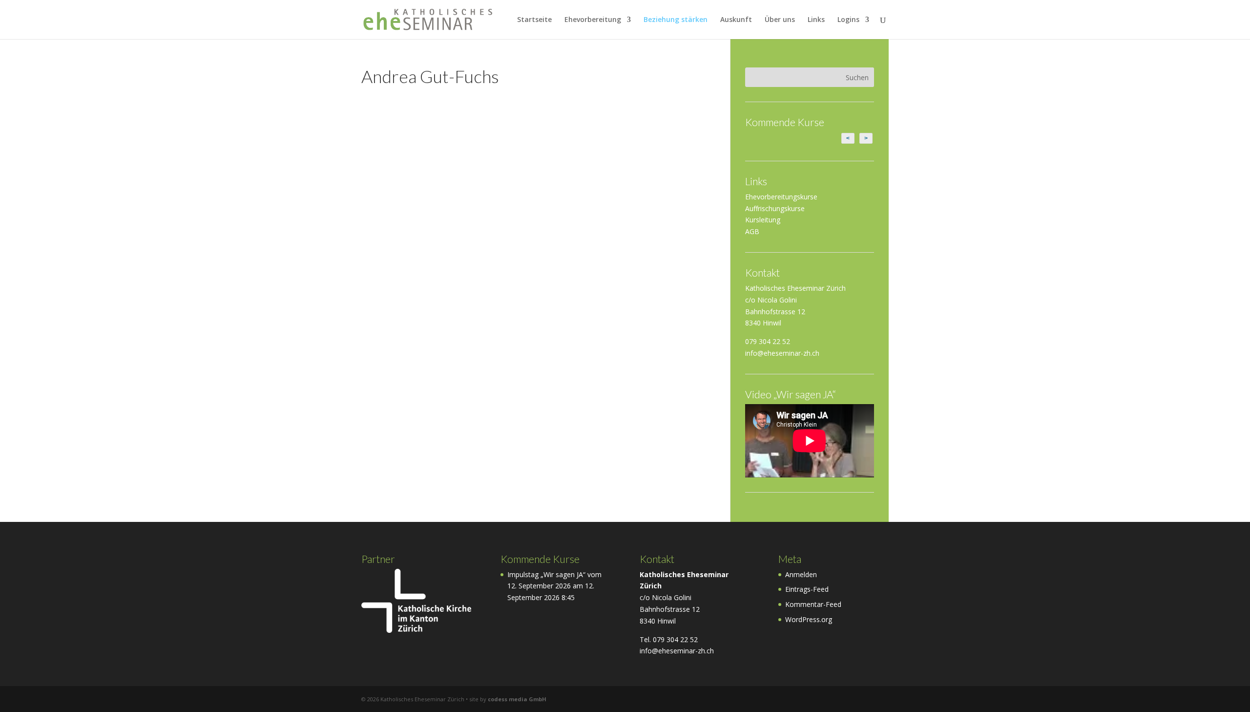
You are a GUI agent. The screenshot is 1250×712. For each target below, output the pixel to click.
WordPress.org (808, 619)
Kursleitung (762, 219)
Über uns (780, 20)
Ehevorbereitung (592, 20)
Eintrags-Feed (807, 589)
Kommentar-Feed (813, 604)
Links (816, 20)
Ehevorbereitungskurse (781, 196)
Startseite (534, 20)
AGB (752, 231)
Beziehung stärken (676, 20)
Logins (848, 20)
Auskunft (736, 20)
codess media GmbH (517, 699)
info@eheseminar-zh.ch (782, 353)
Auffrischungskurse (775, 208)
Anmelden (801, 574)
